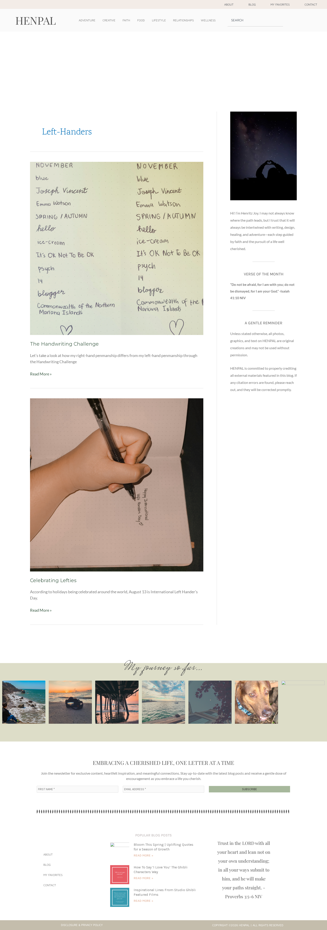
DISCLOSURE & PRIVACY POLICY (82, 925)
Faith (126, 20)
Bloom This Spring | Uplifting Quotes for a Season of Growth (163, 846)
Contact (311, 4)
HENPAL (35, 20)
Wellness (208, 20)
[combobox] (255, 20)
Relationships (183, 20)
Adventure (87, 20)
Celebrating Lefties (53, 580)
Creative (109, 20)
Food (141, 20)
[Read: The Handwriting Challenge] (116, 247)
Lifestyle (159, 20)
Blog (252, 4)
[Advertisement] (163, 65)
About (229, 4)
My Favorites (280, 4)
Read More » (41, 373)
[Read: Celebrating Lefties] (116, 484)
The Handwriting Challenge (64, 344)
